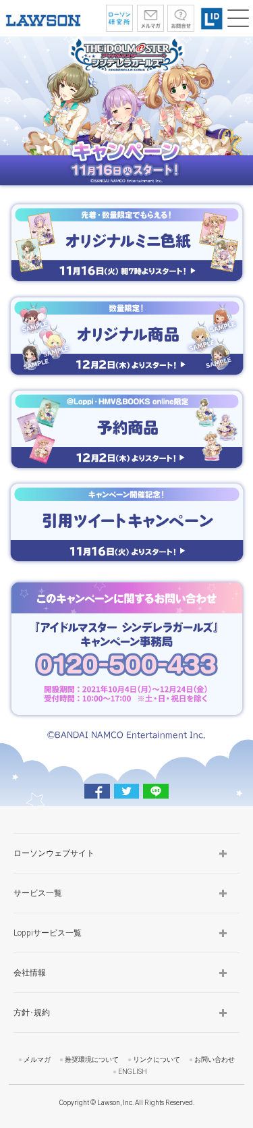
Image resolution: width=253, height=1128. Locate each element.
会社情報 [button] (29, 972)
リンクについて (156, 1059)
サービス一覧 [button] (37, 893)
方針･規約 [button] (31, 1012)
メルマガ (37, 1059)
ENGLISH (132, 1071)
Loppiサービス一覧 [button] (47, 933)
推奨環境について (92, 1059)
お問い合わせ (214, 1059)
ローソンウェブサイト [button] (53, 853)
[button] (238, 18)
